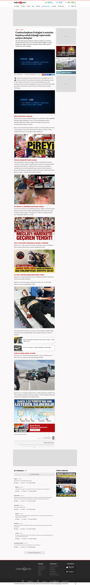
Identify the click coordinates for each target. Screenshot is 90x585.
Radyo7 (30, 581)
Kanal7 (22, 581)
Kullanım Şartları (41, 566)
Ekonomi (38, 6)
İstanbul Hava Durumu (54, 574)
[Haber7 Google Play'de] (70, 571)
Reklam (39, 573)
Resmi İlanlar (61, 6)
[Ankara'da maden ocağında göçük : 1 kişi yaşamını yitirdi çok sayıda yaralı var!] (66, 478)
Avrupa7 (38, 581)
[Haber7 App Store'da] (70, 567)
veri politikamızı (58, 583)
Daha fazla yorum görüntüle (34, 552)
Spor (33, 6)
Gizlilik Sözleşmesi (42, 567)
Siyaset (28, 6)
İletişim (39, 574)
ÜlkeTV (44, 581)
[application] (34, 61)
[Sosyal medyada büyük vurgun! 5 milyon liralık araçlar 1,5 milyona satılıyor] (66, 490)
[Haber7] (20, 2)
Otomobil (54, 6)
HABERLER (17, 29)
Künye (39, 571)
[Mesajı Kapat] (75, 583)
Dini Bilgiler (52, 569)
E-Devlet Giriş (53, 571)
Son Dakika (16, 6)
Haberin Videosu (66, 72)
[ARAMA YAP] (69, 6)
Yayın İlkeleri (40, 569)
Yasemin (65, 581)
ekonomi (21, 208)
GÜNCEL (21, 29)
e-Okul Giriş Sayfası (54, 566)
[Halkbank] (45, 6)
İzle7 (54, 581)
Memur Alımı (52, 567)
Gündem (23, 6)
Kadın (16, 164)
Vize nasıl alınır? (53, 573)
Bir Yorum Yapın (35, 474)
